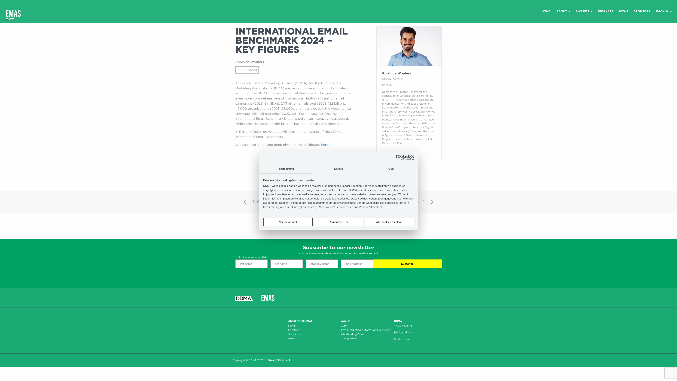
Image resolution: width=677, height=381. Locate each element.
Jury (344, 325)
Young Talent (349, 338)
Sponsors (642, 11)
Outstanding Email (352, 334)
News (623, 11)
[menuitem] (546, 11)
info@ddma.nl (404, 332)
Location (293, 330)
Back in (662, 11)
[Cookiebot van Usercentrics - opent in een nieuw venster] (398, 157)
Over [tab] (391, 168)
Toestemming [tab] (285, 168)
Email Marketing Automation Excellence (365, 330)
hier (351, 206)
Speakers (605, 11)
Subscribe (407, 263)
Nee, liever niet (288, 221)
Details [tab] (338, 168)
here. (325, 145)
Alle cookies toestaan (389, 221)
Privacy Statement (279, 360)
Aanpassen (336, 221)
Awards (582, 11)
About (561, 11)
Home (546, 11)
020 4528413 (404, 325)
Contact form (402, 339)
